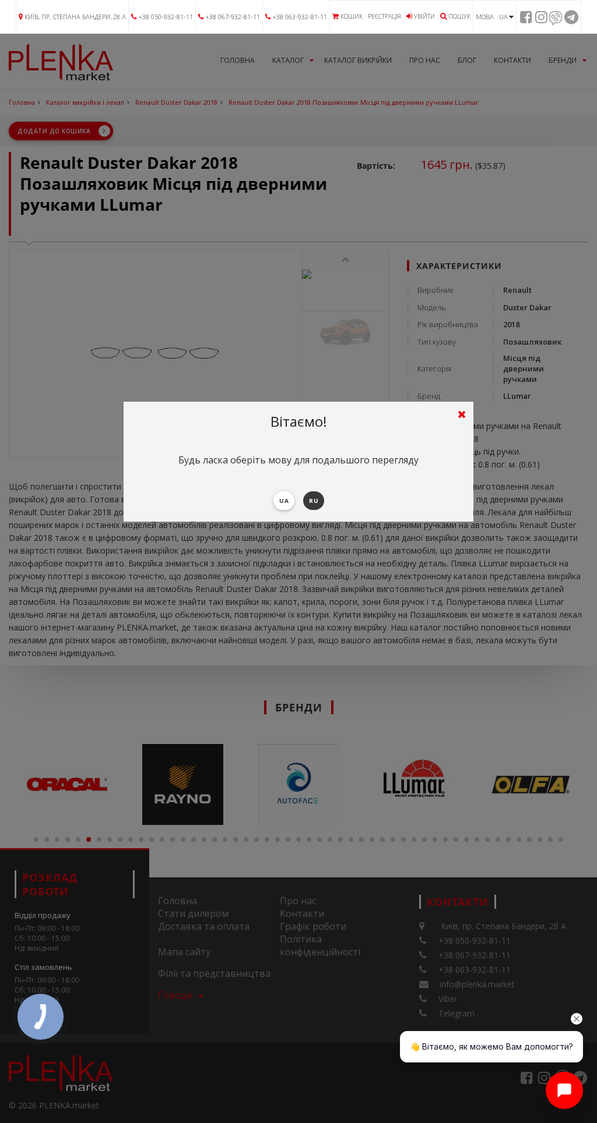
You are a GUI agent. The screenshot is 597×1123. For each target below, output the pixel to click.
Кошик (351, 16)
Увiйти (424, 16)
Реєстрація (384, 16)
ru (313, 501)
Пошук (459, 16)
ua (284, 501)
